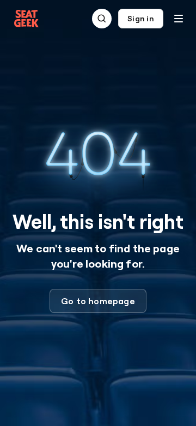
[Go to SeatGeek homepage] (26, 19)
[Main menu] (178, 18)
